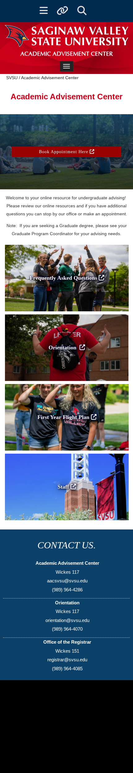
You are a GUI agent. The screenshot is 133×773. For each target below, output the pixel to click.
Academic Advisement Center (50, 77)
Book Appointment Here (64, 151)
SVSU (12, 77)
